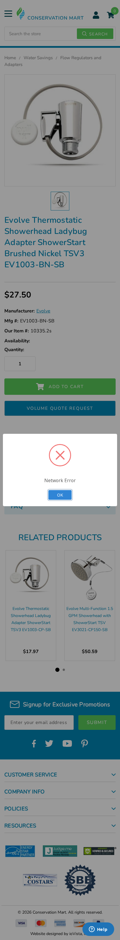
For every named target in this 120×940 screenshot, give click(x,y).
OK (60, 495)
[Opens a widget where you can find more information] (98, 929)
